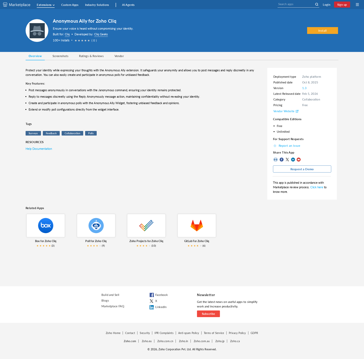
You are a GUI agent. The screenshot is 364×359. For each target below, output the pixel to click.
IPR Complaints (164, 333)
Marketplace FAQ (112, 306)
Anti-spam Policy (188, 333)
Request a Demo (302, 169)
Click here (317, 187)
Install (322, 30)
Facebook (281, 159)
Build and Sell (110, 294)
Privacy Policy (237, 333)
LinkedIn (293, 159)
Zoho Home (113, 333)
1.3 (304, 88)
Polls (91, 133)
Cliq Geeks (101, 34)
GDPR (254, 333)
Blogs (105, 300)
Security (145, 333)
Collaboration (72, 133)
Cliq (67, 34)
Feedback (51, 133)
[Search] (316, 4)
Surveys (33, 133)
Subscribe (208, 313)
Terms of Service (214, 333)
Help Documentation (39, 148)
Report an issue (289, 145)
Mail (298, 159)
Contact (130, 333)
